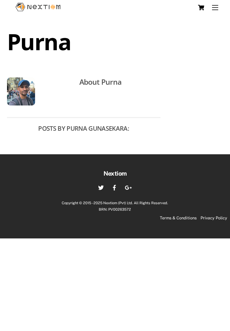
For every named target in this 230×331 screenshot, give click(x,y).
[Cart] (201, 7)
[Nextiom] (38, 8)
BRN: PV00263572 (115, 209)
